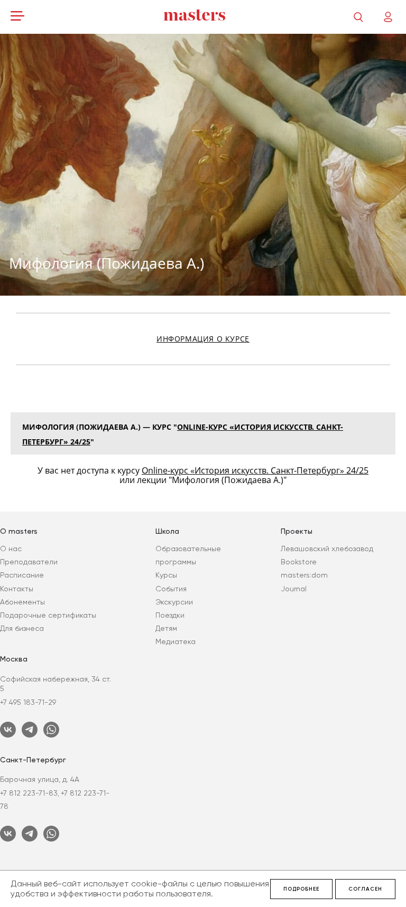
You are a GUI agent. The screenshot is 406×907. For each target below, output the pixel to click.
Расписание (22, 575)
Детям (166, 628)
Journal (294, 588)
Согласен (365, 889)
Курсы (166, 575)
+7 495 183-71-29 (28, 702)
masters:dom (304, 575)
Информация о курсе (203, 339)
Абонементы (22, 602)
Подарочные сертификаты (48, 615)
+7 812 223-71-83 (29, 793)
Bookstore (299, 562)
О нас (11, 548)
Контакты (16, 588)
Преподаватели (29, 562)
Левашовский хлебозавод (327, 548)
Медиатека (175, 641)
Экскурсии (174, 602)
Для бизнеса (22, 628)
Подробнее (301, 889)
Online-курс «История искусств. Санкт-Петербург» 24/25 (255, 470)
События (171, 588)
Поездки (169, 615)
